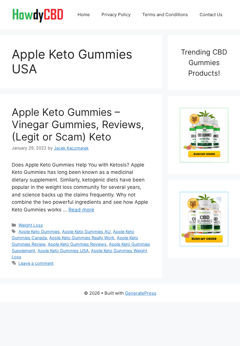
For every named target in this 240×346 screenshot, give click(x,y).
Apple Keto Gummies (39, 231)
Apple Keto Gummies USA (63, 250)
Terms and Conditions (165, 14)
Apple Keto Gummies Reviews (77, 244)
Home (84, 14)
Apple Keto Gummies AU (86, 231)
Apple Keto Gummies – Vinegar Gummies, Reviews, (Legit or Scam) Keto (78, 124)
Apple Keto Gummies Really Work (81, 237)
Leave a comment (36, 263)
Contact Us (211, 14)
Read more (81, 210)
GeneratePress (140, 293)
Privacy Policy (116, 14)
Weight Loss (30, 225)
